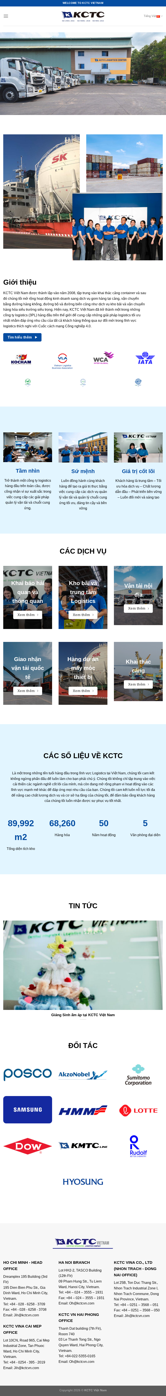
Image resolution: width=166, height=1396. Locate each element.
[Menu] (5, 16)
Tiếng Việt (150, 16)
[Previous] (9, 73)
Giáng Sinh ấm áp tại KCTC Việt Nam (83, 1015)
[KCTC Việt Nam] (83, 16)
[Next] (157, 73)
